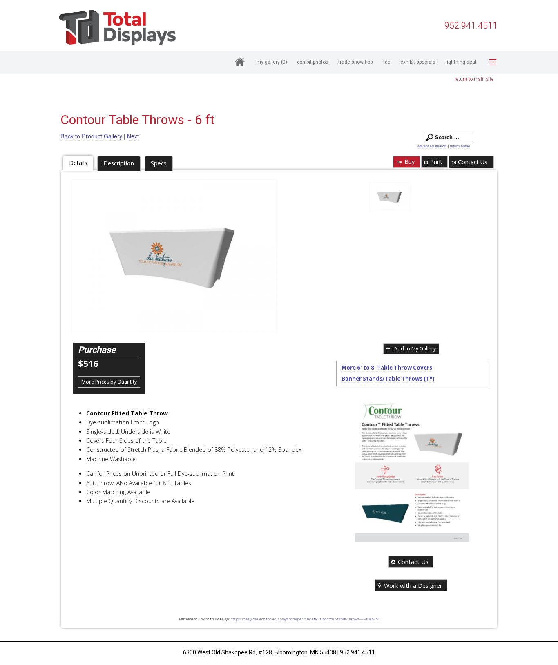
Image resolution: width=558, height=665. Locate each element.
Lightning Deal (461, 62)
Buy (409, 161)
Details (78, 163)
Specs (159, 163)
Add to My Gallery (415, 348)
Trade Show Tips (355, 62)
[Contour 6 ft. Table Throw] (390, 197)
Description (118, 163)
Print (436, 161)
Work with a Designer (413, 585)
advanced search (431, 146)
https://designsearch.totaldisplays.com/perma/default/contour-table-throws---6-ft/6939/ (304, 619)
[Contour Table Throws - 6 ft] (174, 256)
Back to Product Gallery (91, 136)
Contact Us (472, 162)
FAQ (387, 62)
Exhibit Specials (417, 62)
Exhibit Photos (312, 62)
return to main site (474, 79)
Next (133, 136)
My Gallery (272, 62)
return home (460, 146)
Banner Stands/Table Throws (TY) (388, 378)
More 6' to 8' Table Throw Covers (386, 367)
